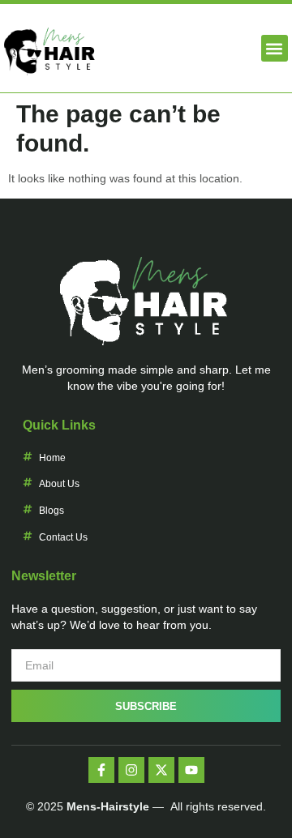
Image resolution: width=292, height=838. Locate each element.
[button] (274, 48)
